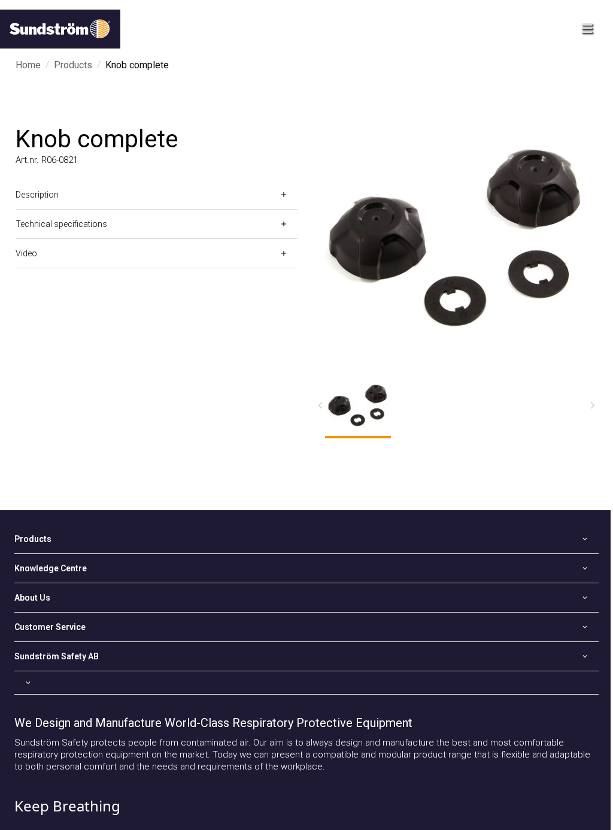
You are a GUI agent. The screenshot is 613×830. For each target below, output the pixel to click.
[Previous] (320, 405)
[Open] (306, 682)
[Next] (592, 405)
